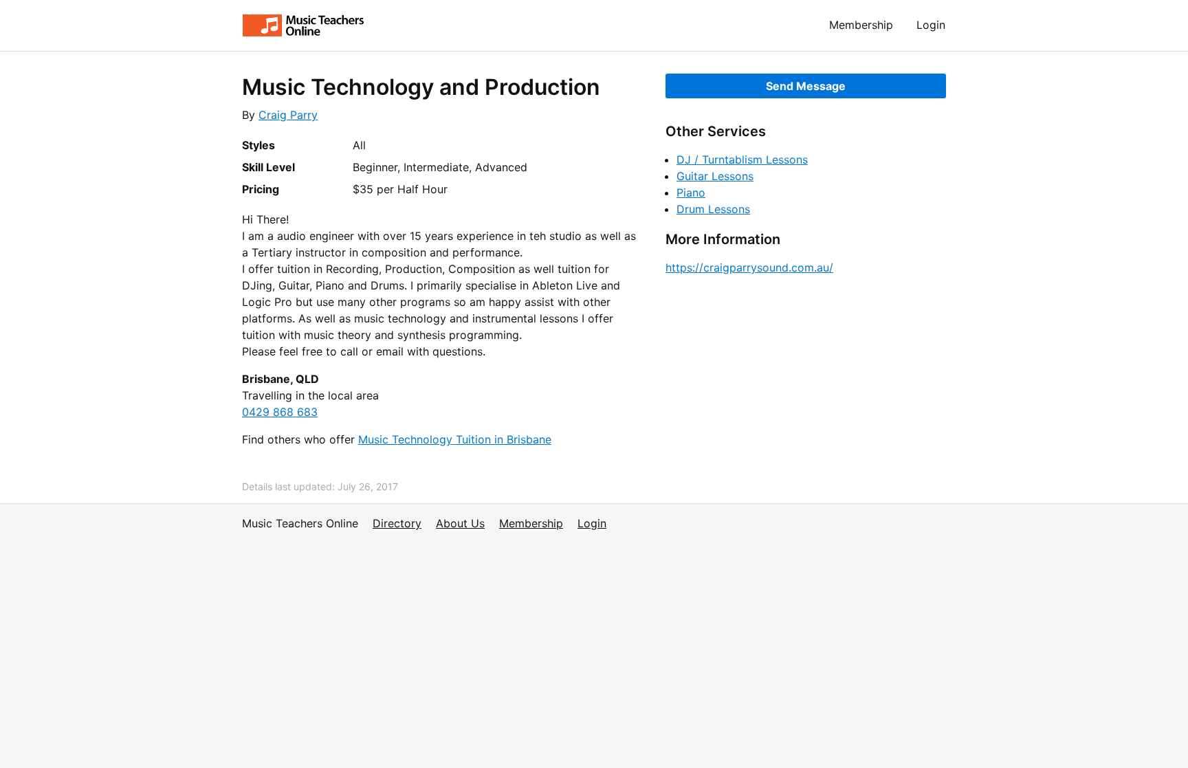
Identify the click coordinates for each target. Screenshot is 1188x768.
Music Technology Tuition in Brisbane (454, 439)
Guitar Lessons (715, 176)
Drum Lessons (713, 209)
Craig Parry (288, 115)
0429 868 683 (280, 412)
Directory (397, 523)
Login (930, 25)
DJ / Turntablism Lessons (742, 159)
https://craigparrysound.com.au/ (749, 267)
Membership (861, 25)
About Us (460, 523)
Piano (690, 192)
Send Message (806, 86)
